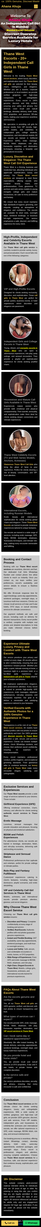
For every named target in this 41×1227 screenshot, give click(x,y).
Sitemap (20, 1224)
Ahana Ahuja (11, 6)
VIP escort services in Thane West (18, 1031)
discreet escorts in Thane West (22, 736)
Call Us (10, 1223)
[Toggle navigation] (36, 6)
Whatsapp (32, 1223)
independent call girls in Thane (17, 677)
